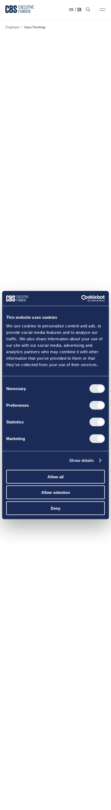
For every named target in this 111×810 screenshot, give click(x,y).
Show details (81, 460)
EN (79, 10)
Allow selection (55, 492)
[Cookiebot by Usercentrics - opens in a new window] (81, 298)
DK (71, 10)
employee (12, 27)
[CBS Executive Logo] (19, 9)
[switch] (97, 405)
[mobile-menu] (102, 9)
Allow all (55, 476)
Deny (55, 508)
